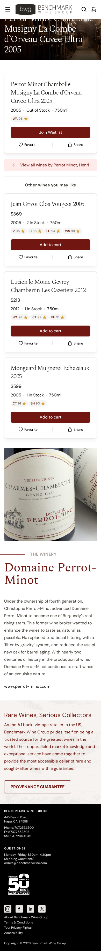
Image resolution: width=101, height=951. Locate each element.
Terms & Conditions (18, 922)
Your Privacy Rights (18, 928)
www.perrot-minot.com (27, 686)
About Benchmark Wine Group (26, 917)
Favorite (31, 144)
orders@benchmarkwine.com (25, 863)
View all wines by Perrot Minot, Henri (54, 165)
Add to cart (50, 244)
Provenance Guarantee (37, 787)
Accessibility (13, 933)
